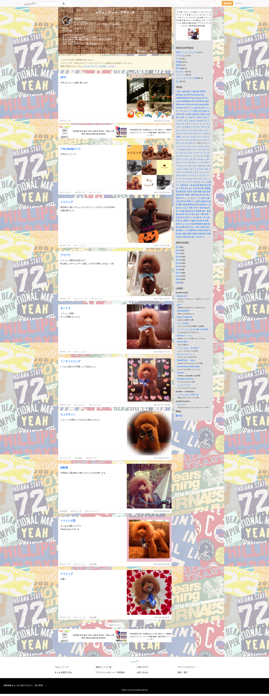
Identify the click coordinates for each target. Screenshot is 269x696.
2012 (178, 269)
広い (178, 81)
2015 (63, 77)
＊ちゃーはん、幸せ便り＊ (188, 347)
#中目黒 (63, 511)
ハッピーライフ (184, 385)
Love (154, 51)
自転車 (64, 467)
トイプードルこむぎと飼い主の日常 (192, 329)
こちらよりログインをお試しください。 (99, 66)
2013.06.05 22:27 (162, 617)
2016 (178, 256)
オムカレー (181, 71)
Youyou (78, 18)
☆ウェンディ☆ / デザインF (115, 12)
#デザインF (65, 120)
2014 (178, 263)
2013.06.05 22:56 (162, 511)
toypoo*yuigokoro (184, 316)
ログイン (239, 3)
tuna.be (134, 661)
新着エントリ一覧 (103, 667)
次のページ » (115, 624)
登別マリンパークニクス (186, 52)
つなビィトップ (61, 667)
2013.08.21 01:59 (162, 351)
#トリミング (95, 192)
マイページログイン (186, 667)
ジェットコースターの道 (186, 77)
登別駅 (179, 61)
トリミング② (68, 520)
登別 (178, 65)
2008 (178, 282)
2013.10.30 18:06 (162, 245)
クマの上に (181, 55)
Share (165, 51)
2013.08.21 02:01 (162, 298)
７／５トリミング (70, 361)
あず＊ (180, 304)
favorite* (180, 372)
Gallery (142, 51)
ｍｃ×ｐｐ (181, 404)
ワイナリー (181, 74)
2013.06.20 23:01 (162, 457)
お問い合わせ (142, 672)
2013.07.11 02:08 (162, 404)
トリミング (66, 202)
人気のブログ (142, 667)
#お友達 (78, 457)
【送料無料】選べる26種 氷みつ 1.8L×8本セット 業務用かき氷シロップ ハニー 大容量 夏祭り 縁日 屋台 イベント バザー (150, 132)
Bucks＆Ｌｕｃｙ (184, 335)
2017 (178, 253)
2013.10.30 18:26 (162, 192)
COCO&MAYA (183, 310)
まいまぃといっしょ (186, 354)
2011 (178, 272)
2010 (178, 275)
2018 (178, 250)
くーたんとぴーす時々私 (188, 394)
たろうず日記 (183, 323)
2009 (178, 279)
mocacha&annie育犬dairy (188, 366)
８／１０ (65, 308)
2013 (178, 266)
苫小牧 (179, 68)
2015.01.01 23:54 (162, 120)
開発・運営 (182, 672)
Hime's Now (182, 341)
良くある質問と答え (63, 672)
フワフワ (65, 255)
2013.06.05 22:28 (162, 564)
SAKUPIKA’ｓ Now (186, 360)
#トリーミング (80, 298)
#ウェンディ (65, 192)
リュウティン (68, 414)
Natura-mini (182, 295)
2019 (178, 247)
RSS (180, 415)
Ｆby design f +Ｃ (70, 148)
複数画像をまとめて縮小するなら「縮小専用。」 (25, 685)
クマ (178, 58)
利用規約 (121, 672)
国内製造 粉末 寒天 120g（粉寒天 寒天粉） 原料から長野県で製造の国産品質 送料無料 (93, 132)
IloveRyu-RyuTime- (185, 378)
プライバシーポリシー (105, 672)
